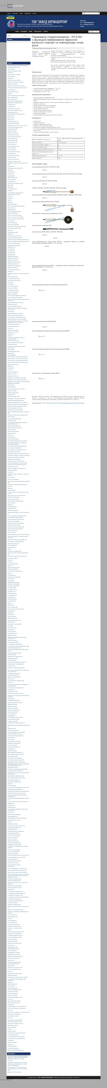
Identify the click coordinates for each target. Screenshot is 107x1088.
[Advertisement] (19, 50)
